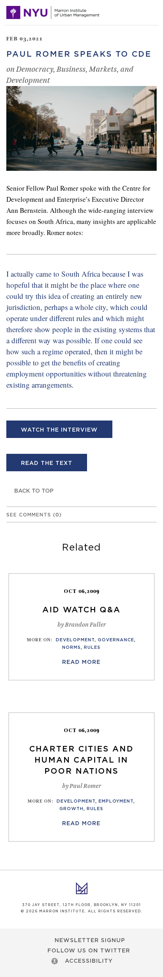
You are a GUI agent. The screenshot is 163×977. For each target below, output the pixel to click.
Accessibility (89, 961)
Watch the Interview (59, 430)
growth (71, 809)
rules (92, 647)
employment (116, 801)
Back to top (33, 491)
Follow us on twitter (88, 951)
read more (81, 662)
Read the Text (46, 463)
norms (71, 647)
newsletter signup (90, 940)
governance (116, 640)
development (75, 640)
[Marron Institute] (52, 12)
